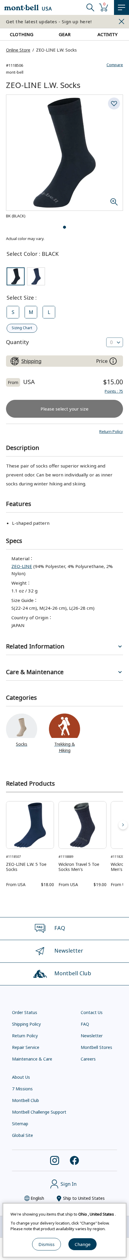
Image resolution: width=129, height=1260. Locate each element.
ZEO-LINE (21, 566)
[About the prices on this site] (113, 361)
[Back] (6, 825)
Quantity (17, 342)
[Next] (123, 825)
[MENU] (121, 7)
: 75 (114, 391)
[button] (111, 431)
